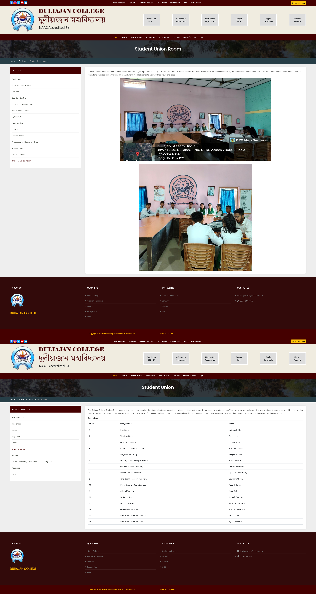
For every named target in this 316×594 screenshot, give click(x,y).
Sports (14, 442)
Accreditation (164, 37)
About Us (123, 37)
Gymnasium (17, 116)
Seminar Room (18, 148)
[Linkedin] (25, 2)
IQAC (202, 37)
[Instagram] (15, 2)
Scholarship (16, 424)
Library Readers (297, 20)
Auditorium (16, 79)
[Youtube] (22, 2)
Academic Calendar (95, 301)
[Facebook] (11, 2)
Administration (136, 37)
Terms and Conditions (167, 334)
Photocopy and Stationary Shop (25, 142)
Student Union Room (39, 61)
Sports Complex (18, 154)
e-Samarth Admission (181, 20)
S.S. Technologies (129, 334)
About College (93, 295)
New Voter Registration (210, 20)
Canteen (15, 91)
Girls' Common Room (21, 110)
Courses (90, 306)
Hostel (15, 474)
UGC (164, 311)
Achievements (18, 417)
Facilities (176, 37)
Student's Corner (189, 37)
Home (114, 37)
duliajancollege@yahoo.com (251, 295)
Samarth (165, 301)
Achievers (16, 468)
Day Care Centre (19, 98)
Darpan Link (239, 20)
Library (15, 129)
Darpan (165, 306)
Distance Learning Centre (22, 104)
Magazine (16, 436)
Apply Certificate (268, 20)
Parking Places (18, 135)
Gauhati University (170, 295)
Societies (15, 455)
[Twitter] (19, 2)
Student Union (43, 399)
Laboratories (17, 123)
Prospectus (92, 311)
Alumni (14, 430)
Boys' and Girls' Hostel (21, 85)
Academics (150, 37)
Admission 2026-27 (151, 20)
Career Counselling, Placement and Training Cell (32, 461)
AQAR (89, 316)
